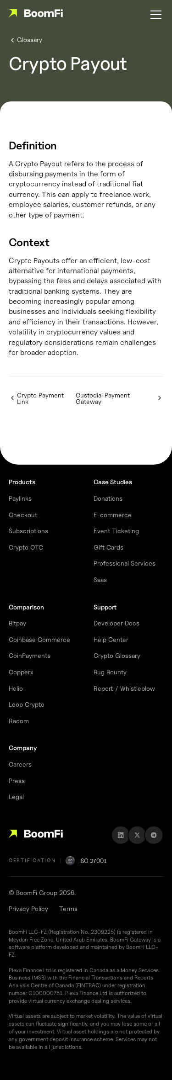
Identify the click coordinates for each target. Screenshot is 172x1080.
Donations (108, 498)
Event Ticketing (116, 531)
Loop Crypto (26, 704)
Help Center (111, 639)
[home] (36, 14)
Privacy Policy (28, 908)
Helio (16, 688)
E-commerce (113, 515)
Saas (100, 579)
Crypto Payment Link (40, 398)
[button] (154, 15)
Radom (19, 721)
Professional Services (124, 563)
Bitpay (17, 623)
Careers (20, 764)
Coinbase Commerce (39, 639)
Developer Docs (116, 623)
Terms (68, 908)
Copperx (21, 672)
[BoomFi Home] (36, 835)
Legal (16, 796)
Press (17, 780)
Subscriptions (28, 531)
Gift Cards (108, 547)
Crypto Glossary (117, 655)
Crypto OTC (26, 547)
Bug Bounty (110, 672)
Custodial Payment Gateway (103, 398)
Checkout (23, 515)
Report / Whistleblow (124, 688)
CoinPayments (29, 655)
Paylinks (20, 498)
